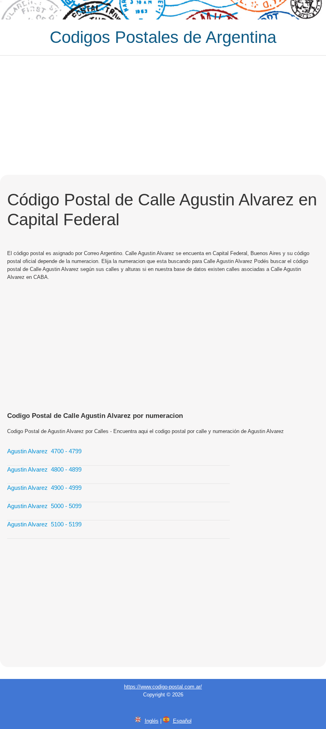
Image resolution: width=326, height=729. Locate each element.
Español (182, 721)
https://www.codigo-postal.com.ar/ (163, 687)
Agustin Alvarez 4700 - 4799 (44, 451)
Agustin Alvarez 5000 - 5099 (44, 506)
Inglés (152, 721)
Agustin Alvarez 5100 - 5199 (44, 524)
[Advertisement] (163, 115)
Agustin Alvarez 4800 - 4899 (44, 469)
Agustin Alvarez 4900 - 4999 (44, 487)
